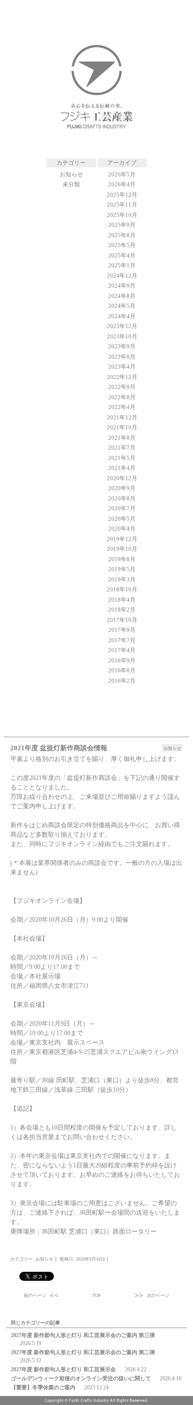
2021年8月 (122, 437)
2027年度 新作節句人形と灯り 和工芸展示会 (63, 1369)
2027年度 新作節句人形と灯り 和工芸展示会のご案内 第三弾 (83, 1335)
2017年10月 (122, 620)
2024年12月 (122, 275)
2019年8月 (122, 559)
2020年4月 (122, 528)
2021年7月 (122, 447)
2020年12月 (122, 478)
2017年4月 (122, 650)
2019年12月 (122, 539)
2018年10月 (122, 589)
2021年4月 (122, 467)
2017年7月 (122, 640)
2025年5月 (122, 245)
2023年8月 (122, 356)
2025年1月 (122, 265)
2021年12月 (122, 417)
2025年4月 (122, 255)
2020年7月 (122, 508)
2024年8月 (122, 296)
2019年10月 (122, 548)
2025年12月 (122, 194)
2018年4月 (122, 599)
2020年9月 (122, 488)
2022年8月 (122, 397)
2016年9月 (122, 660)
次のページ (158, 1295)
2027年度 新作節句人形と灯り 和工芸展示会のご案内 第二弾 (83, 1352)
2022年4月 (122, 407)
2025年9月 (122, 224)
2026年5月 (122, 174)
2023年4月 (122, 366)
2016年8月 (122, 670)
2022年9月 (122, 386)
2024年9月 (122, 285)
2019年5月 (122, 569)
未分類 (71, 184)
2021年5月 (122, 458)
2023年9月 (122, 346)
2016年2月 (122, 680)
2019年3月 (122, 579)
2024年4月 (122, 316)
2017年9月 (122, 629)
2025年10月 (122, 215)
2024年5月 (122, 305)
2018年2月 (122, 609)
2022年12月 (122, 377)
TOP (96, 1295)
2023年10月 (122, 336)
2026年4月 (122, 184)
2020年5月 (122, 518)
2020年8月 (122, 498)
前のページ (35, 1295)
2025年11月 (122, 204)
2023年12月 (122, 326)
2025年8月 (122, 235)
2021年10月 (122, 427)
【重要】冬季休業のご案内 (43, 1387)
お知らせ (71, 174)
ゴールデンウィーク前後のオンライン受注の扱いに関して (81, 1378)
